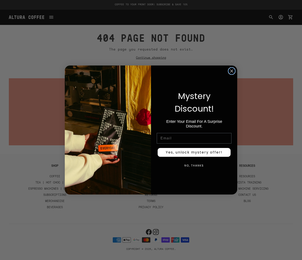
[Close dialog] (231, 71)
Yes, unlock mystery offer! (194, 152)
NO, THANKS (194, 165)
